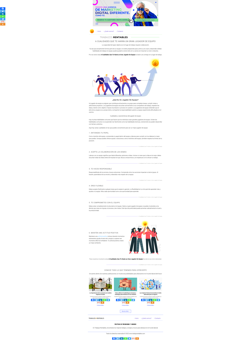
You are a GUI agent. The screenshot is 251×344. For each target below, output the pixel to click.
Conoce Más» (100, 305)
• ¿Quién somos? (109, 31)
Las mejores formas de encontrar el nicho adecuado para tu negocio (150, 293)
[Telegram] (108, 300)
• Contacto (120, 31)
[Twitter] (96, 300)
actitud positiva (102, 236)
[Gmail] (98, 302)
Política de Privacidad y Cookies (125, 324)
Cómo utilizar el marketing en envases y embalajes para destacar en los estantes (125, 293)
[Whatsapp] (104, 300)
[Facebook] (93, 300)
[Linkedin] (100, 300)
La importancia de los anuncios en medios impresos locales (100, 293)
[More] (102, 302)
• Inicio (99, 31)
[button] (125, 311)
